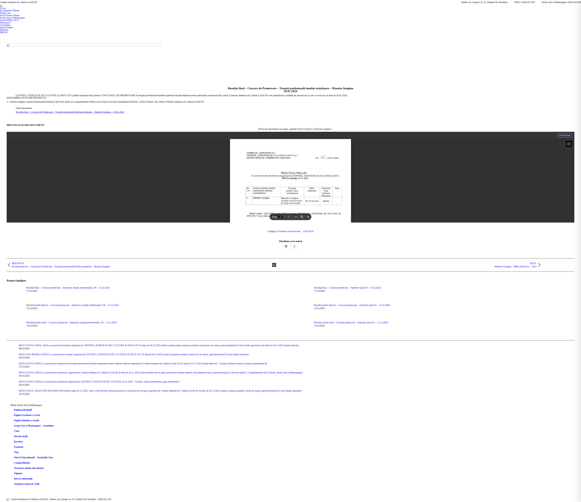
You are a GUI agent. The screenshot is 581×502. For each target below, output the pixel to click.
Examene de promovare (289, 231)
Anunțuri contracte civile (26, 484)
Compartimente (22, 463)
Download (564, 135)
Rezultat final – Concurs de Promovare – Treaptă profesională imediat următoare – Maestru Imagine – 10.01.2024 (70, 112)
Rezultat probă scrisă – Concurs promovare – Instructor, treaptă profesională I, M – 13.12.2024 (71, 322)
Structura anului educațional (28, 468)
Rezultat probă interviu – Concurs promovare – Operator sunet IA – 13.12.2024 (352, 305)
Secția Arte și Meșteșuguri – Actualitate (34, 426)
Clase (17, 431)
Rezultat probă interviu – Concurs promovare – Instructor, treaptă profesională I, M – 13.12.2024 (72, 305)
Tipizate (18, 473)
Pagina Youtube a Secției (26, 420)
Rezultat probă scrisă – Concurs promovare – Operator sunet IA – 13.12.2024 (351, 322)
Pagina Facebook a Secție (27, 415)
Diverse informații (23, 478)
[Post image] (15, 293)
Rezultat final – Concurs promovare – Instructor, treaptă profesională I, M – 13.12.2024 (68, 288)
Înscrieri (18, 441)
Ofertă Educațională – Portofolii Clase (33, 457)
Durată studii (21, 436)
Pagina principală (23, 410)
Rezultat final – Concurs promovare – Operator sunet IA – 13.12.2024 (347, 288)
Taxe (16, 452)
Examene (18, 447)
